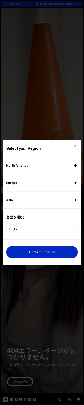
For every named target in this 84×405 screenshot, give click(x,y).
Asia (9, 200)
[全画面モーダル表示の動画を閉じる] (75, 146)
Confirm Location (42, 252)
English (13, 229)
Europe (11, 182)
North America (17, 165)
